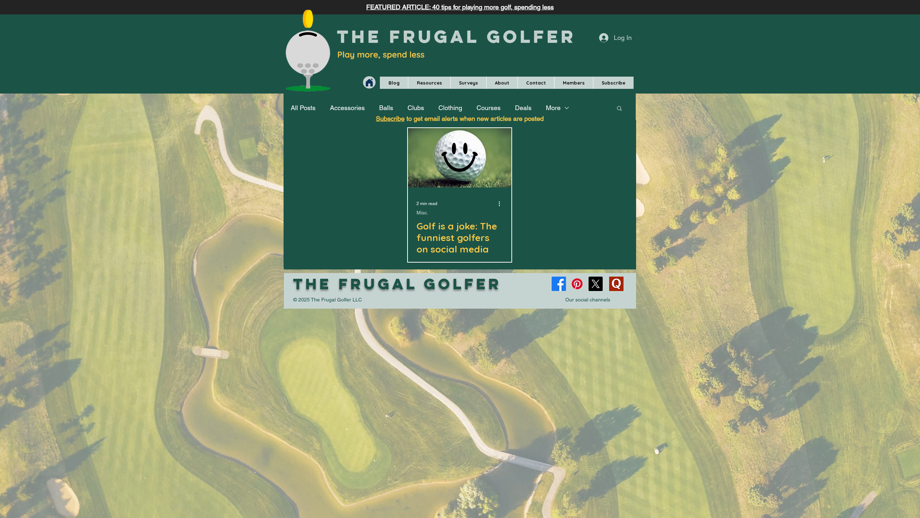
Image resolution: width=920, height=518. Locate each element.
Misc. (422, 212)
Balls (386, 108)
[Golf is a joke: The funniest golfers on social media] (459, 157)
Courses (489, 108)
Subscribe (390, 118)
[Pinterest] (577, 284)
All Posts (303, 108)
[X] (595, 284)
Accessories (347, 108)
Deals (523, 108)
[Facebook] (559, 284)
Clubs (416, 108)
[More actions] (501, 203)
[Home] (369, 82)
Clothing (450, 108)
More (553, 108)
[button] (429, 83)
